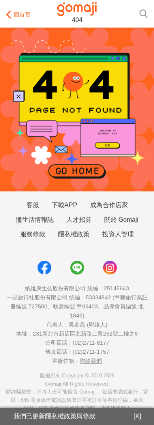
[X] (137, 416)
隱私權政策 (74, 234)
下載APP (64, 205)
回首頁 (22, 14)
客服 (32, 205)
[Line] (77, 268)
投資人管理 (118, 234)
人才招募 (79, 219)
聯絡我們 (91, 361)
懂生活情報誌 (35, 219)
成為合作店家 (109, 205)
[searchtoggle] (143, 13)
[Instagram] (110, 268)
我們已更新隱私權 (54, 416)
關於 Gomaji (121, 219)
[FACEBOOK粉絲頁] (44, 268)
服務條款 (32, 234)
